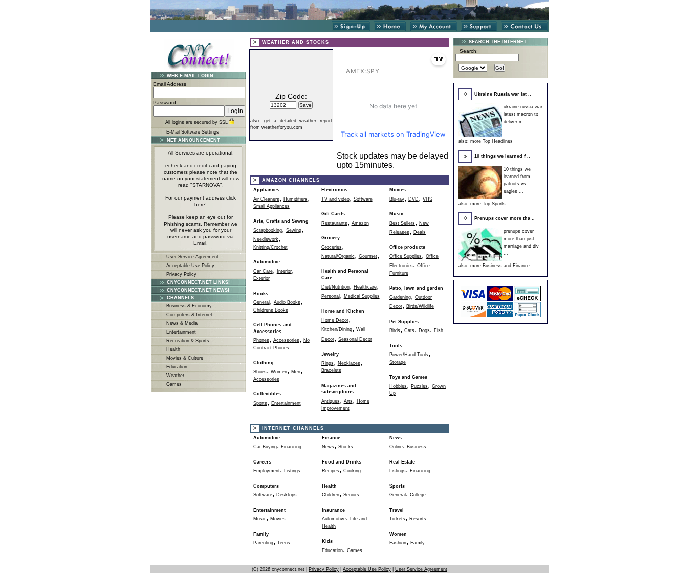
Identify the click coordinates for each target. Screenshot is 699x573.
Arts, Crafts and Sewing (281, 221)
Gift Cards (333, 213)
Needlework (265, 239)
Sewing (293, 230)
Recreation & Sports (187, 340)
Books (260, 293)
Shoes (260, 371)
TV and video (335, 199)
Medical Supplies (362, 296)
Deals (419, 232)
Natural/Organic (338, 256)
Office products (407, 247)
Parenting (263, 542)
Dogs (424, 330)
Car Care (263, 271)
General (261, 302)
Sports (260, 403)
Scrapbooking (267, 230)
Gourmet (368, 256)
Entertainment (181, 332)
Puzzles (419, 386)
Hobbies (398, 386)
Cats (409, 330)
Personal (330, 296)
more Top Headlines (491, 141)
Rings (327, 363)
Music (396, 213)
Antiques (330, 401)
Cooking (352, 470)
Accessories (286, 340)
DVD (413, 199)
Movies (397, 189)
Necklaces (349, 363)
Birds (394, 330)
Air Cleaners (266, 199)
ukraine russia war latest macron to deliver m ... (523, 114)
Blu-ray (396, 199)
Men (295, 371)
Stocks (345, 446)
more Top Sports (488, 203)
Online (396, 446)
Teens (283, 542)
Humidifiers (295, 199)
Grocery (330, 237)
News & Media (182, 323)
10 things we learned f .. (502, 156)
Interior (284, 271)
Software (363, 199)
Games (174, 384)
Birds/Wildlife (420, 306)
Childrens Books (270, 310)
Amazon (360, 223)
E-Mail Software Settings (192, 132)
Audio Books (287, 302)
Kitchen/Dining (336, 329)
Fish (438, 330)
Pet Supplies (404, 321)
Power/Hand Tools (408, 354)
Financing (291, 446)
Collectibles (267, 393)
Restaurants (334, 223)
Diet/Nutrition (335, 287)
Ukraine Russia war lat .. (502, 94)
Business (416, 446)
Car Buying (265, 446)
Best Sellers (402, 223)
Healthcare (365, 287)
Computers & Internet (189, 314)
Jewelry (330, 354)
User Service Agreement (192, 256)
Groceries (331, 247)
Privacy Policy (181, 274)
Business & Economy (189, 305)
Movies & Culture (184, 358)
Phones (261, 340)
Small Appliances (271, 206)
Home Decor (334, 320)
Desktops (286, 494)
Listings (292, 470)
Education (176, 366)
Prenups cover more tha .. (504, 218)
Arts (348, 401)
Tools (395, 345)
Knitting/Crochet (270, 247)
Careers (262, 462)
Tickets (397, 518)
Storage (397, 362)
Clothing (263, 362)
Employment (266, 470)
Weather (175, 375)
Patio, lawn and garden (416, 288)
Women (279, 371)
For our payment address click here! (200, 201)
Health (173, 349)
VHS (427, 199)
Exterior (261, 278)
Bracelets (331, 370)
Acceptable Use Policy (190, 265)
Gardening (400, 297)
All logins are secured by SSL (196, 122)
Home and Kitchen (342, 311)
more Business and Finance (500, 265)
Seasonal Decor (355, 339)
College (418, 494)
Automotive (266, 262)
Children (330, 494)
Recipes (330, 470)
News (328, 446)
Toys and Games (408, 377)
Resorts (417, 518)
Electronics (334, 189)
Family (417, 542)
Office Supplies (405, 256)
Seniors (351, 494)
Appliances (266, 189)
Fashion (397, 542)
